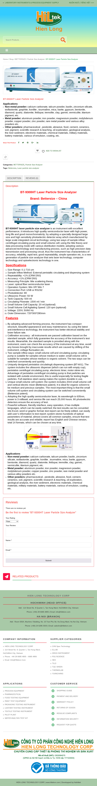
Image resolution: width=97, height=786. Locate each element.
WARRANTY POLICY (65, 702)
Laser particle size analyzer (28, 168)
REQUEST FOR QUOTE (66, 725)
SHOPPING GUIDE (64, 691)
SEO (54, 660)
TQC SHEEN (57, 667)
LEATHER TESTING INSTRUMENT (19, 708)
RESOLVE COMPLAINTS (67, 713)
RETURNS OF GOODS (66, 708)
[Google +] (32, 143)
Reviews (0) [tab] (32, 178)
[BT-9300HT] (48, 80)
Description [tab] (14, 178)
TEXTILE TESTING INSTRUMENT (18, 711)
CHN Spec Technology (61, 646)
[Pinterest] (28, 143)
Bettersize (12, 168)
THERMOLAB (57, 670)
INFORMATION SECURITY (67, 719)
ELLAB (55, 650)
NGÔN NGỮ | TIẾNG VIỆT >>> (81, 3)
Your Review (11, 525)
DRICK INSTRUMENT (61, 653)
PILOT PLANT (10, 715)
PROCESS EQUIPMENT (14, 691)
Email (8, 550)
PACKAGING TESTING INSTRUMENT (20, 704)
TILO (54, 663)
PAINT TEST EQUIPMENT (15, 701)
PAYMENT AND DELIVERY (67, 696)
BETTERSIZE (20, 59)
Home (5, 59)
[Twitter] (23, 143)
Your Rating (10, 518)
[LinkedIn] (37, 143)
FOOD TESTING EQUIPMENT (17, 698)
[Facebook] (18, 143)
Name (9, 540)
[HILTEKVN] (48, 21)
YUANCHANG (57, 674)
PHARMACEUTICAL (13, 694)
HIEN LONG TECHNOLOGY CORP (48, 595)
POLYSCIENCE (58, 657)
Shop (11, 59)
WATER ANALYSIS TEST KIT (16, 718)
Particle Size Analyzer (36, 59)
